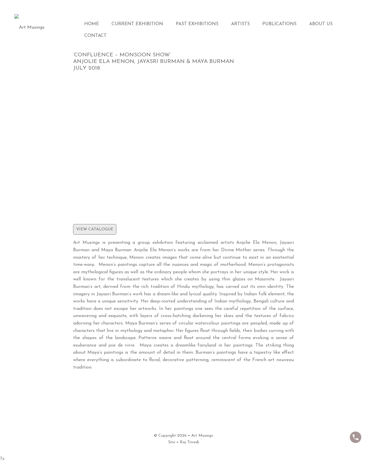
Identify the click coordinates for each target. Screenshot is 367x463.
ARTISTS (240, 24)
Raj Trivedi (189, 442)
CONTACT (95, 35)
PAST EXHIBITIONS (197, 24)
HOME (91, 24)
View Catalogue (94, 229)
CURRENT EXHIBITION (137, 24)
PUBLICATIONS (279, 24)
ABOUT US (321, 24)
